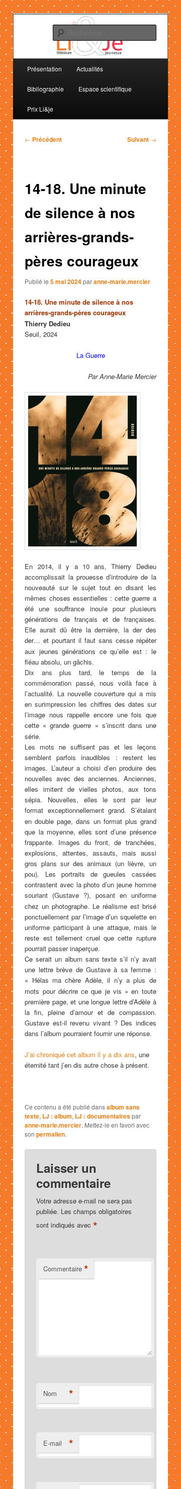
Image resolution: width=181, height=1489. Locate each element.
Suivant (141, 139)
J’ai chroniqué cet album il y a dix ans (80, 1054)
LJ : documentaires (102, 1116)
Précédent (43, 139)
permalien (50, 1134)
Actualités (89, 68)
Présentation (44, 68)
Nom (58, 1393)
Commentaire (65, 1269)
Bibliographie (45, 88)
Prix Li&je (40, 109)
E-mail (58, 1443)
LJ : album (57, 1116)
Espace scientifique (105, 88)
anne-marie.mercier (122, 281)
